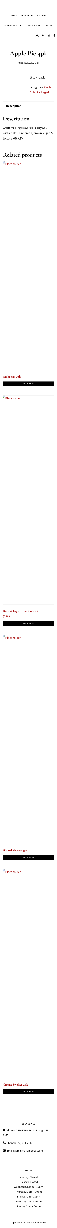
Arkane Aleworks (28, 4)
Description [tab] (13, 106)
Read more (28, 384)
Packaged (43, 92)
